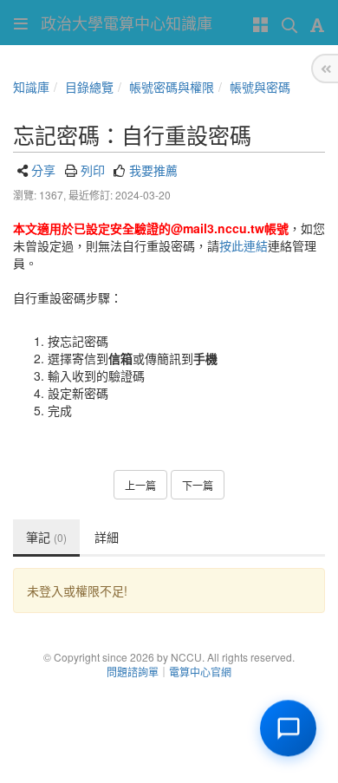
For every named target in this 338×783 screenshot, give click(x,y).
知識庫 (31, 86)
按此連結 (243, 245)
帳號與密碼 (260, 86)
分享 (43, 170)
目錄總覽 (89, 86)
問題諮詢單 (133, 671)
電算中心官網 (200, 671)
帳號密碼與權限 (171, 86)
